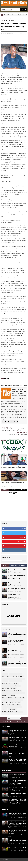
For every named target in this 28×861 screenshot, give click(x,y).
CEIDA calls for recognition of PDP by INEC (13, 451)
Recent (5, 565)
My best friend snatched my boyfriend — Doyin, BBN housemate (17, 832)
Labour (16, 699)
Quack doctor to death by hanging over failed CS (12, 483)
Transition (19, 711)
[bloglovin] (13, 721)
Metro (11, 702)
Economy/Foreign (15, 685)
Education (5, 688)
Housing (22, 697)
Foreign (12, 695)
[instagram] (22, 721)
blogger (5, 489)
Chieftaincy (12, 681)
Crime (19, 681)
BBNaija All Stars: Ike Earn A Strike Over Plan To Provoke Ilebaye (17, 840)
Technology (12, 709)
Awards (14, 676)
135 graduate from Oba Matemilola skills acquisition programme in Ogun (15, 596)
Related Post (5, 437)
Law (21, 699)
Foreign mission (7, 697)
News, (22, 33)
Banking (20, 676)
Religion (11, 707)
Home (2, 18)
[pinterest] (10, 721)
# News (6, 378)
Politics (4, 707)
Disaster (15, 683)
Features (14, 692)
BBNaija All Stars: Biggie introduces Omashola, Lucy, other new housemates (17, 823)
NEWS (8, 704)
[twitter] (5, 721)
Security (18, 707)
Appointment (6, 676)
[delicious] (24, 721)
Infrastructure (7, 699)
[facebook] (3, 721)
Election (13, 688)
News (7, 18)
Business (4, 674)
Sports (4, 709)
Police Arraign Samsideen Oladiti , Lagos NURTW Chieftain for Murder (17, 761)
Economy (5, 685)
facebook (22, 489)
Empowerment (6, 690)
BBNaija (4, 678)
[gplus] (8, 721)
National (18, 702)
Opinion (18, 704)
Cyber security (6, 683)
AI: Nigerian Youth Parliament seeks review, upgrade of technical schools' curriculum (15, 642)
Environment (6, 692)
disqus (14, 489)
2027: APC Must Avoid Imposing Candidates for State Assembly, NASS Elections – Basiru (13, 466)
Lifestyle (5, 702)
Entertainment (17, 690)
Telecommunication (8, 711)
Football (5, 695)
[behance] (19, 721)
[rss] (17, 721)
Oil (13, 704)
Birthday (11, 678)
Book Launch (20, 678)
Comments (23, 565)
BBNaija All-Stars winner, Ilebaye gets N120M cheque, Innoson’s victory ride (17, 815)
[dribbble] (15, 721)
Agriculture (18, 674)
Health (16, 697)
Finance (21, 692)
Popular (14, 565)
